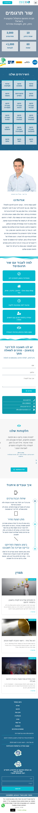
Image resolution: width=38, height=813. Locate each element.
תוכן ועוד (18, 712)
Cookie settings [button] (21, 810)
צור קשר (18, 722)
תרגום (18, 709)
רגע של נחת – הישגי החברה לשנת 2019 (19, 641)
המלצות (17, 726)
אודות (18, 705)
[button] (35, 2)
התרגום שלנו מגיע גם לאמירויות (24, 733)
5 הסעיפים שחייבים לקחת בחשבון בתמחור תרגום (19, 738)
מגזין (17, 719)
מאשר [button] (12, 810)
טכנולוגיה (18, 716)
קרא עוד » (32, 611)
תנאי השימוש (18, 807)
